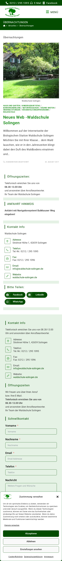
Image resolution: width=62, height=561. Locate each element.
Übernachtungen (26, 26)
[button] (57, 496)
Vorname (10, 425)
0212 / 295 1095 (19, 3)
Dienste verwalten (11, 525)
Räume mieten (47, 108)
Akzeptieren (31, 533)
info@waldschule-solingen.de (28, 268)
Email (8, 452)
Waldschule (9, 112)
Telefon (9, 466)
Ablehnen (31, 541)
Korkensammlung (12, 108)
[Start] (4, 26)
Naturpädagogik (31, 108)
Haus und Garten (11, 106)
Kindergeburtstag (31, 106)
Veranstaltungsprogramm (35, 110)
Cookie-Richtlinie (16, 557)
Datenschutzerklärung (33, 557)
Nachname (11, 439)
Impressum (49, 557)
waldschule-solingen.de (25, 277)
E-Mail (38, 3)
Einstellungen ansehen (31, 549)
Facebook (51, 3)
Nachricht (11, 480)
